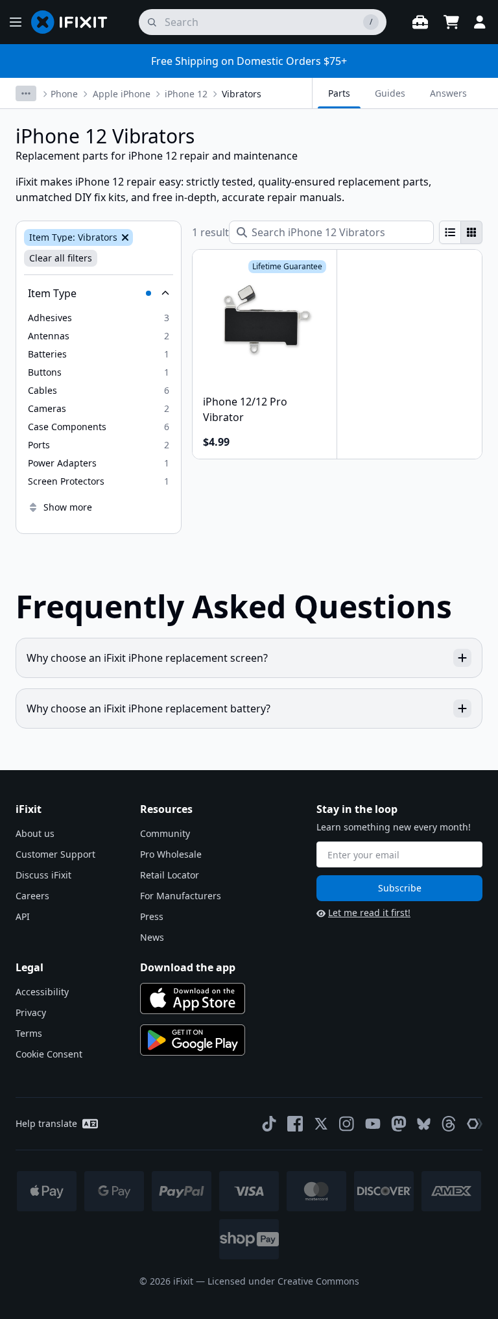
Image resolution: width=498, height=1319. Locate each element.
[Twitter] (321, 1123)
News (152, 937)
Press (151, 916)
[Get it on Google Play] (192, 1040)
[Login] (479, 22)
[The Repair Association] (474, 1123)
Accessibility (42, 992)
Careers (32, 895)
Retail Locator (169, 875)
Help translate (46, 1123)
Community (165, 833)
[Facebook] (295, 1123)
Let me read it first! (369, 912)
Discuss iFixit (43, 875)
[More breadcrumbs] (26, 93)
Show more (67, 507)
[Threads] (448, 1123)
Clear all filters (60, 258)
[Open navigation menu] (16, 22)
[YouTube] (373, 1123)
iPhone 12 (186, 94)
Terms (29, 1033)
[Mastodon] (399, 1123)
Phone (64, 94)
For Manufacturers (180, 895)
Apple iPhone (121, 94)
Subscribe (399, 888)
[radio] (450, 232)
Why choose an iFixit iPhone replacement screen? (147, 658)
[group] (460, 232)
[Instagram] (347, 1123)
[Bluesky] (424, 1124)
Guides (390, 93)
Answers (448, 93)
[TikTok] (269, 1123)
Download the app (187, 967)
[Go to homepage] (74, 22)
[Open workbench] (420, 22)
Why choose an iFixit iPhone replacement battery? (148, 708)
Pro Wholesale (171, 854)
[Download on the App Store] (192, 998)
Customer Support (55, 854)
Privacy (31, 1012)
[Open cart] (451, 22)
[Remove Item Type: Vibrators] (124, 237)
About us (35, 833)
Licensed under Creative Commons (283, 1281)
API (23, 916)
